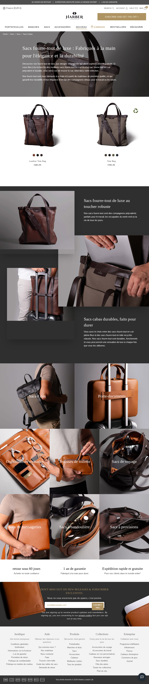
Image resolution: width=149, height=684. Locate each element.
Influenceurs (129, 647)
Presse (129, 651)
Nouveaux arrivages (102, 657)
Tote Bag (111, 161)
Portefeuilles (14, 27)
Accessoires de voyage (102, 647)
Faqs (47, 657)
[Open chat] (142, 677)
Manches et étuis (74, 647)
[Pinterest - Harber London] (134, 679)
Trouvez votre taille (47, 661)
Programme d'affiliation (129, 644)
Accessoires (63, 27)
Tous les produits (74, 664)
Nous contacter (47, 654)
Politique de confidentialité (19, 661)
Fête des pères (102, 664)
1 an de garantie (19, 654)
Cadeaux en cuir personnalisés (102, 654)
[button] (121, 16)
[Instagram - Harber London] (129, 679)
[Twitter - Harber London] (119, 679)
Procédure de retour (19, 657)
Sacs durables (102, 661)
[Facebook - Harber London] (124, 679)
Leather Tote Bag (37, 161)
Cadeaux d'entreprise (129, 654)
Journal (129, 661)
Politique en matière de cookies (19, 664)
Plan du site (102, 671)
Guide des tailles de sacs (47, 664)
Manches (33, 27)
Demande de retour (47, 667)
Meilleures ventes (74, 661)
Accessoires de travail (102, 650)
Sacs (47, 27)
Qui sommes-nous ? (47, 647)
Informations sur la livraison (19, 651)
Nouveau (81, 27)
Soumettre (97, 606)
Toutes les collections (102, 667)
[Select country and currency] (4, 8)
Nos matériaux (47, 650)
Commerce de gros (129, 658)
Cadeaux (99, 27)
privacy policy (85, 615)
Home (5, 34)
